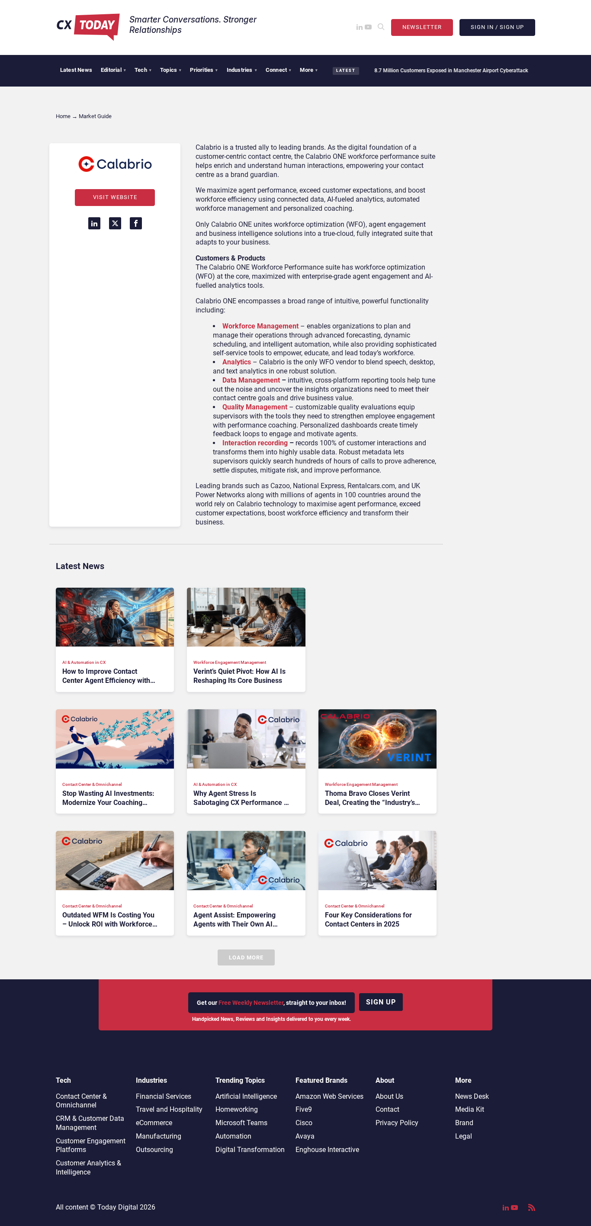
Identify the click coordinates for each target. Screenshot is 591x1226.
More (309, 70)
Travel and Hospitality (169, 1109)
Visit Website (115, 197)
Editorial (113, 70)
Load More (246, 957)
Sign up (381, 1002)
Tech (143, 70)
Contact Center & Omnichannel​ (81, 1101)
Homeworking (236, 1109)
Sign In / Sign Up (497, 27)
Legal (463, 1136)
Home (63, 116)
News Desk (472, 1096)
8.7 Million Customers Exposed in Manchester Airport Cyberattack (428, 71)
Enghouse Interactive (327, 1150)
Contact (387, 1109)
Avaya (305, 1136)
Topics (170, 70)
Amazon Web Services (329, 1096)
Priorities (204, 70)
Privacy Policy (397, 1123)
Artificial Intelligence (246, 1096)
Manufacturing (158, 1136)
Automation (233, 1136)
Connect (279, 70)
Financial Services (163, 1096)
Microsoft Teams (241, 1123)
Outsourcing (154, 1150)
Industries (242, 70)
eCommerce (154, 1123)
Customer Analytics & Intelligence (88, 1167)
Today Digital (117, 1207)
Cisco (304, 1123)
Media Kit (469, 1109)
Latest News (76, 70)
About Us (389, 1096)
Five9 (304, 1109)
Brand (464, 1123)
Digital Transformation (250, 1150)
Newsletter (422, 27)
